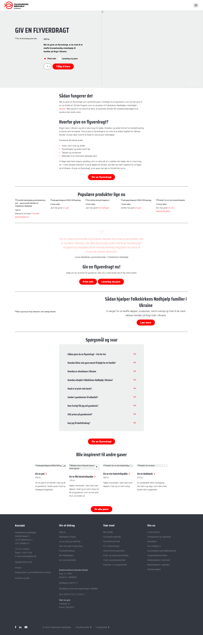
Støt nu (62, 532)
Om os (151, 525)
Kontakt (20, 525)
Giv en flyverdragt (101, 177)
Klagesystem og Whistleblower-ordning (33, 572)
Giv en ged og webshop (69, 541)
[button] (97, 467)
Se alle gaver (101, 509)
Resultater (152, 541)
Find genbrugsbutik (112, 537)
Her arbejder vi (154, 546)
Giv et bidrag (67, 525)
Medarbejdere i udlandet (158, 564)
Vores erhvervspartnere (114, 550)
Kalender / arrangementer (115, 564)
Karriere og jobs (22, 578)
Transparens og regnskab (159, 537)
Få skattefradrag (66, 550)
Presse (18, 567)
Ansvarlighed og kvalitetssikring (161, 550)
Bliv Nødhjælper (66, 555)
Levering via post (69, 59)
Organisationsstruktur (157, 555)
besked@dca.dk (29, 556)
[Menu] (196, 5)
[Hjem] (13, 5)
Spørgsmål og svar (23, 562)
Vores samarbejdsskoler (114, 560)
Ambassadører (154, 569)
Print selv (51, 59)
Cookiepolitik (101, 627)
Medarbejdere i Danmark (158, 560)
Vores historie (153, 532)
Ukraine (62, 109)
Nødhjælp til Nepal (67, 537)
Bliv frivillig (108, 532)
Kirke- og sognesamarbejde (115, 555)
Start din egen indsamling (70, 546)
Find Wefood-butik (111, 541)
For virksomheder (111, 546)
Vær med (108, 525)
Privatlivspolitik (82, 627)
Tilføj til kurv (63, 66)
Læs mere (145, 322)
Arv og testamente (67, 560)
